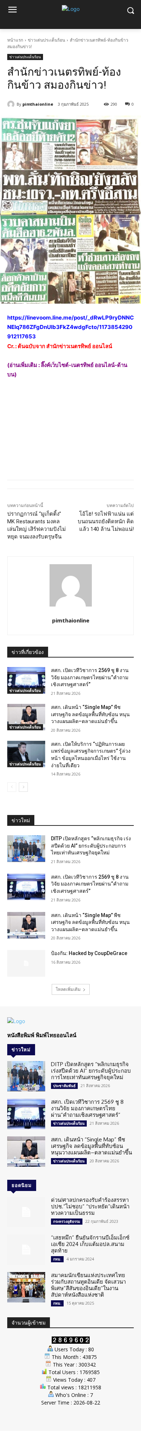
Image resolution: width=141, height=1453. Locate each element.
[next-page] (23, 787)
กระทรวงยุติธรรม (66, 1221)
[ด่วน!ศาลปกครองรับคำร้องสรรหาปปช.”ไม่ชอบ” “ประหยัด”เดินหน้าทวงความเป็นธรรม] (26, 1212)
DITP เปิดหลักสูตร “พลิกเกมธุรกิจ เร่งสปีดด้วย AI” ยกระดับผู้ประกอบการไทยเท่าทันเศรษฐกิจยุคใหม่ (91, 846)
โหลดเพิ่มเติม (68, 989)
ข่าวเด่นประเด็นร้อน (46, 40)
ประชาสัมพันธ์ (64, 1085)
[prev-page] (11, 787)
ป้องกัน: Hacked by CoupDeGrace (89, 953)
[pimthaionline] (12, 104)
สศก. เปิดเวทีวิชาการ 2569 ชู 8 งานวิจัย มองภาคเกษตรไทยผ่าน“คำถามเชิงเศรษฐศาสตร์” (90, 677)
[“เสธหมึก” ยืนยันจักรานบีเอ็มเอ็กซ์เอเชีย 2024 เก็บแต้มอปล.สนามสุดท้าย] (26, 1249)
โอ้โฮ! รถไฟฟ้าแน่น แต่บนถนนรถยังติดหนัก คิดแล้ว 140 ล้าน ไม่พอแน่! (106, 521)
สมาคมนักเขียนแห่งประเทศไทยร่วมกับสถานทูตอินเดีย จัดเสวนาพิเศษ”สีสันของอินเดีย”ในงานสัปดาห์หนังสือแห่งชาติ (88, 1285)
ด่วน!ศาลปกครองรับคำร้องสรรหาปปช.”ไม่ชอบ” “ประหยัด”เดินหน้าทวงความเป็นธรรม (90, 1206)
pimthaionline (37, 104)
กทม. (57, 1259)
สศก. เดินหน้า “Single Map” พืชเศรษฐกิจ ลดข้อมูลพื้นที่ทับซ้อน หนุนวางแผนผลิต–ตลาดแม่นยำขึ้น (90, 714)
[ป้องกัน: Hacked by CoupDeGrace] (26, 963)
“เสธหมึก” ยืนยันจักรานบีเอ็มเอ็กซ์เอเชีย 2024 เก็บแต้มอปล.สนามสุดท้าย (90, 1244)
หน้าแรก (15, 40)
